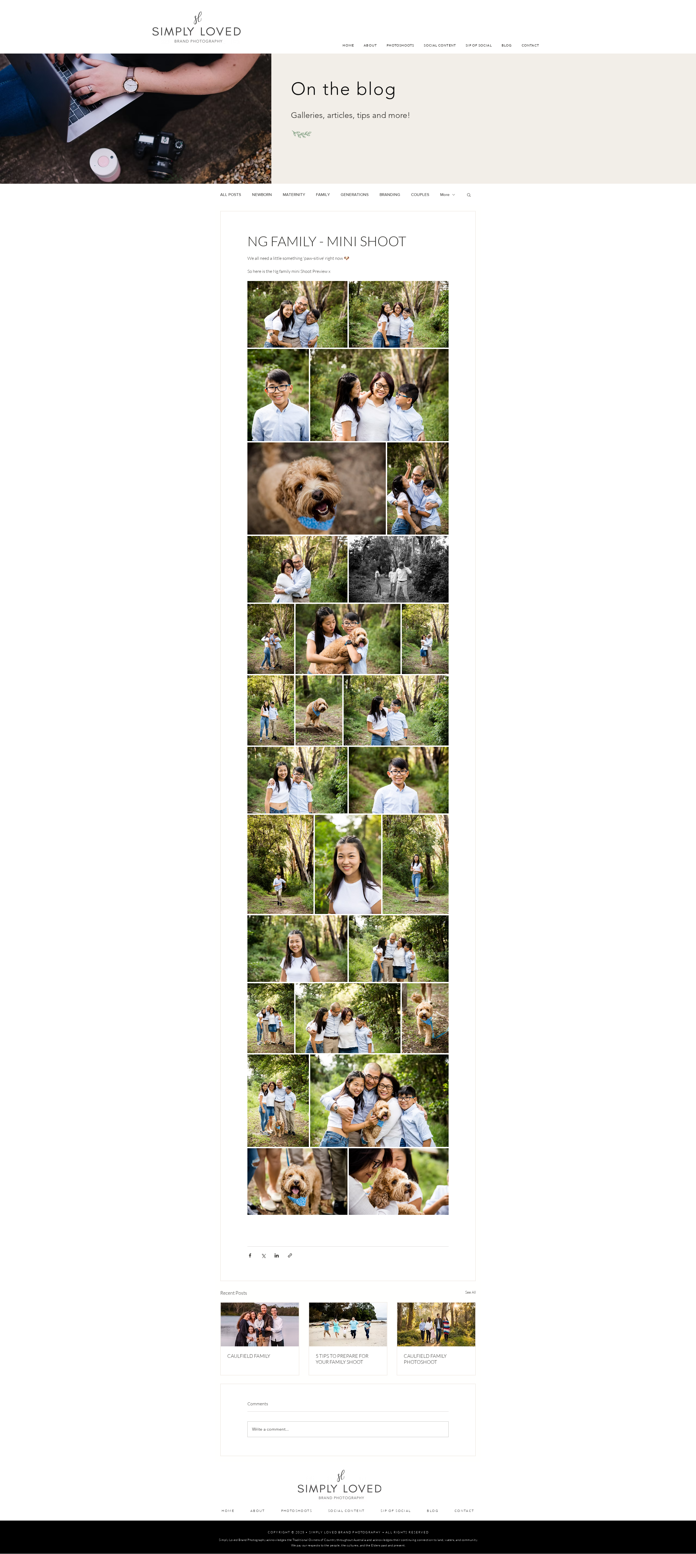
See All (470, 1292)
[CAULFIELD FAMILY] (260, 1324)
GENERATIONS (355, 194)
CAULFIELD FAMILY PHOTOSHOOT (425, 1359)
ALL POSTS (230, 194)
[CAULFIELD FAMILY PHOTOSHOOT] (436, 1324)
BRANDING (390, 194)
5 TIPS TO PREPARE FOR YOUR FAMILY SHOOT (342, 1359)
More (444, 194)
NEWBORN (262, 194)
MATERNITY (294, 194)
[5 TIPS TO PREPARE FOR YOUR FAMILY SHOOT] (348, 1324)
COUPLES (420, 194)
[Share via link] (290, 1255)
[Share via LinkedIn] (276, 1255)
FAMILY (323, 194)
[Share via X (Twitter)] (263, 1255)
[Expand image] (297, 314)
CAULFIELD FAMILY (248, 1356)
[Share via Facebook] (250, 1255)
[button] (468, 194)
